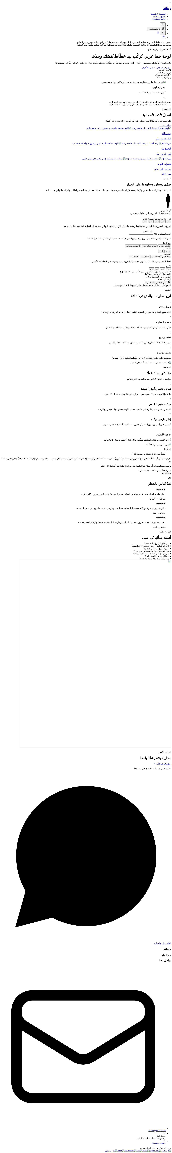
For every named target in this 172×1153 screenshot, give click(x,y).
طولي (168, 251)
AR (154, 29)
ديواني (149, 246)
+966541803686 (158, 1143)
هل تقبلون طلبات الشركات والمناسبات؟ (151, 553)
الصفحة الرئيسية (158, 14)
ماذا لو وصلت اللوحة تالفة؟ (157, 556)
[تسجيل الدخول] (163, 33)
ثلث (164, 246)
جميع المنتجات (159, 16)
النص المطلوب (162, 234)
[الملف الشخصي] (158, 33)
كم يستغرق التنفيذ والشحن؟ (156, 548)
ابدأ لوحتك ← (165, 126)
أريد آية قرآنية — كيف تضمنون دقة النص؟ (150, 546)
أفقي (161, 251)
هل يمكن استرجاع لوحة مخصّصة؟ (154, 559)
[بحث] (163, 24)
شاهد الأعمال (147, 68)
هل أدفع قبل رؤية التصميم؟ (156, 543)
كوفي (133, 246)
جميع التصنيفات (159, 19)
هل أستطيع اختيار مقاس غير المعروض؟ (151, 551)
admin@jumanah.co (157, 1130)
